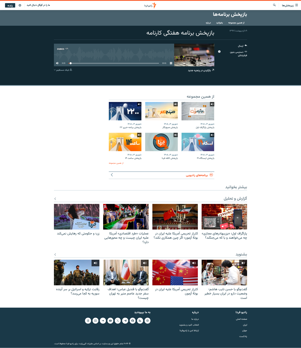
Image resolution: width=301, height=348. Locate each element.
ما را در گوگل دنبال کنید (38, 5)
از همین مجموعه (236, 23)
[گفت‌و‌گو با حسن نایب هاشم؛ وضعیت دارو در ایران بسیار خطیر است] (224, 272)
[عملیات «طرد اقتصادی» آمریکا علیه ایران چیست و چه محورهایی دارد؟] (126, 217)
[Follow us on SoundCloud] (103, 321)
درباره (208, 23)
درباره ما (195, 319)
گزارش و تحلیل (235, 198)
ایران (245, 325)
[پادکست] (20, 5)
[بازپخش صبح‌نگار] (161, 111)
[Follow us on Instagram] (95, 321)
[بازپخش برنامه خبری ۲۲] (125, 111)
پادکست (243, 336)
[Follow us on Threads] (88, 321)
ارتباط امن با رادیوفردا (189, 331)
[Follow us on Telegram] (125, 321)
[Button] (242, 47)
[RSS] (140, 321)
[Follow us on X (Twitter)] (118, 321)
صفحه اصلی (241, 319)
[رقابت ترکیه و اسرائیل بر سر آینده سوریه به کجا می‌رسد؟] (76, 272)
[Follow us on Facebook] (133, 321)
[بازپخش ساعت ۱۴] (125, 142)
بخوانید (219, 23)
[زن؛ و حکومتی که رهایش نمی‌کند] (76, 217)
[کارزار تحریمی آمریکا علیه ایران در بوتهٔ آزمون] (175, 272)
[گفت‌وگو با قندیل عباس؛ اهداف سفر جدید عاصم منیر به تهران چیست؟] (126, 272)
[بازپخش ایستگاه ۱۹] (198, 142)
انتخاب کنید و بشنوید (189, 325)
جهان (244, 331)
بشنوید (241, 254)
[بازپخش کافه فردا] (161, 142)
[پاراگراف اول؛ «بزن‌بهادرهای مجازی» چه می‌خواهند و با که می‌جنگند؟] (224, 217)
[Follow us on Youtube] (110, 321)
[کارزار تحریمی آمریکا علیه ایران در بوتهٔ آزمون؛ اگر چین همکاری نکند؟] (175, 217)
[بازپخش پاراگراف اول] (198, 111)
